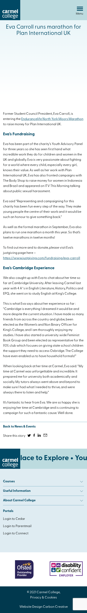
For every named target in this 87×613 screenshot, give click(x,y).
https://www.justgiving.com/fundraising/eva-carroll (41, 258)
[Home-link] (10, 19)
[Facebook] (34, 436)
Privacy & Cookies (43, 597)
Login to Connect (15, 533)
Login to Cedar (14, 519)
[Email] (46, 436)
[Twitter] (29, 436)
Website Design (30, 607)
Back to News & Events (19, 426)
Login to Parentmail (17, 526)
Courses (9, 481)
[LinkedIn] (39, 436)
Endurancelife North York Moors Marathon (52, 119)
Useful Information (17, 491)
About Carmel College (19, 500)
